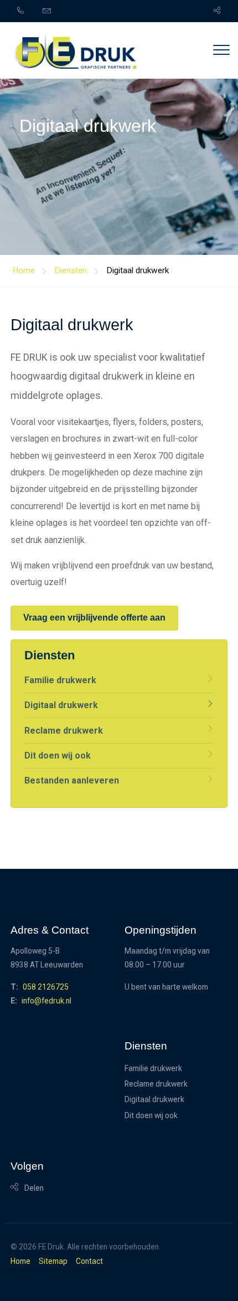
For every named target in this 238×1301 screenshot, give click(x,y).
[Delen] (214, 11)
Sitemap (53, 1262)
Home (20, 1262)
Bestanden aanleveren (71, 780)
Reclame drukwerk (63, 730)
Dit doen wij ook (57, 755)
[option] (119, 127)
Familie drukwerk (60, 680)
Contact (89, 1262)
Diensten (70, 270)
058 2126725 (46, 986)
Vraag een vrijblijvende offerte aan (94, 617)
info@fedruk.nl (46, 1000)
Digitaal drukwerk (137, 270)
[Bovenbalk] (75, 53)
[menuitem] (27, 11)
